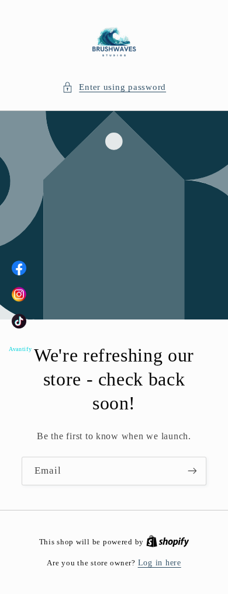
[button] (114, 87)
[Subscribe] (192, 471)
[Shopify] (167, 541)
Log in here (159, 562)
